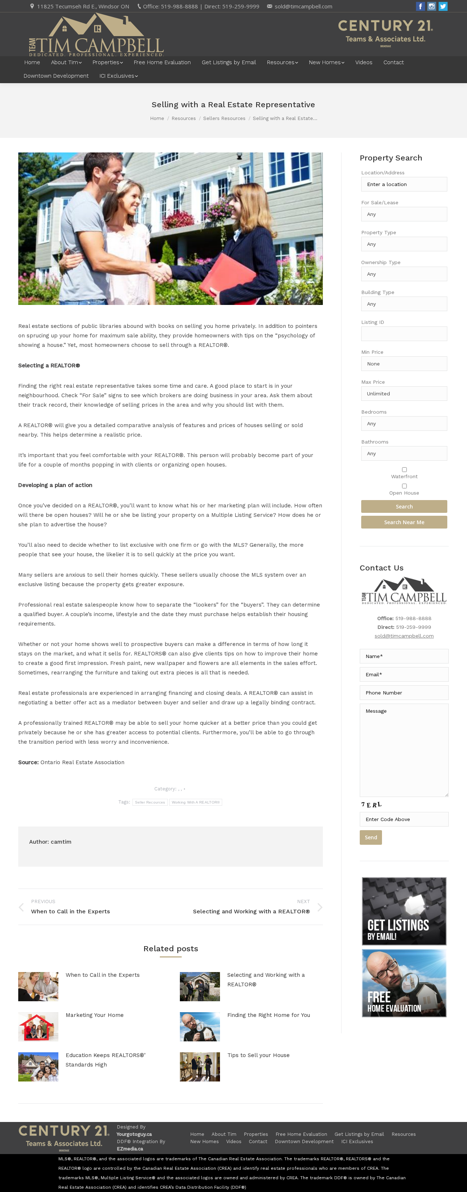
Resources (183, 118)
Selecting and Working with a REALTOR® (266, 980)
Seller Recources (150, 802)
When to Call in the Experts (103, 975)
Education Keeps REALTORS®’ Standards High (106, 1060)
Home (157, 118)
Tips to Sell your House (258, 1055)
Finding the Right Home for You (268, 1015)
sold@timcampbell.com (303, 6)
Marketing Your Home (95, 1015)
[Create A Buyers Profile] (404, 911)
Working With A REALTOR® (196, 802)
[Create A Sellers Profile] (404, 983)
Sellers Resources (224, 118)
